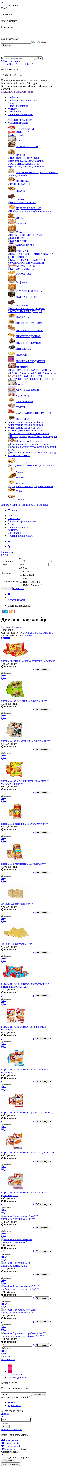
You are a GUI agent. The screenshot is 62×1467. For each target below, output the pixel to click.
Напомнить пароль (11, 1429)
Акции (11, 103)
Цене (39, 632)
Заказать (7, 45)
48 (26, 635)
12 (23, 635)
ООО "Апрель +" (32, 585)
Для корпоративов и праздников (30, 504)
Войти (5, 1426)
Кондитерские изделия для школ (25, 424)
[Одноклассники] (10, 611)
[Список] (5, 638)
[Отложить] (3, 678)
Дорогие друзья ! (17, 1377)
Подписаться (39, 1394)
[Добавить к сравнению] (4, 675)
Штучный (28, 574)
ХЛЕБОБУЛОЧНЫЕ (19, 455)
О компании (14, 111)
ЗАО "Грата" (30, 578)
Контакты (13, 108)
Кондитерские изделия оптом (24, 427)
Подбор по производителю (22, 100)
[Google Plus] (13, 611)
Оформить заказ (10, 1464)
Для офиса (7, 504)
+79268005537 (9, 64)
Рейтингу (48, 632)
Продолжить (8, 1461)
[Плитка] (2, 638)
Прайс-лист (14, 97)
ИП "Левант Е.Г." (32, 581)
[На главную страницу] (9, 594)
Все (30, 635)
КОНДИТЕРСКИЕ (18, 122)
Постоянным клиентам (20, 114)
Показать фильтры (11, 627)
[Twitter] (6, 611)
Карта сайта (14, 1405)
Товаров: (6, 630)
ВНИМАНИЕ (15, 1374)
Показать (7, 588)
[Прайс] (8, 638)
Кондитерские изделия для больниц (27, 422)
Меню (30, 91)
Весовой (27, 571)
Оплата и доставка (18, 105)
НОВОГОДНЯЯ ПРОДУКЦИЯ (25, 430)
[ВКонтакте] (3, 611)
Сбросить (18, 588)
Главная (12, 515)
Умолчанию (29, 632)
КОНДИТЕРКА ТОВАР (21, 119)
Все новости (8, 1359)
